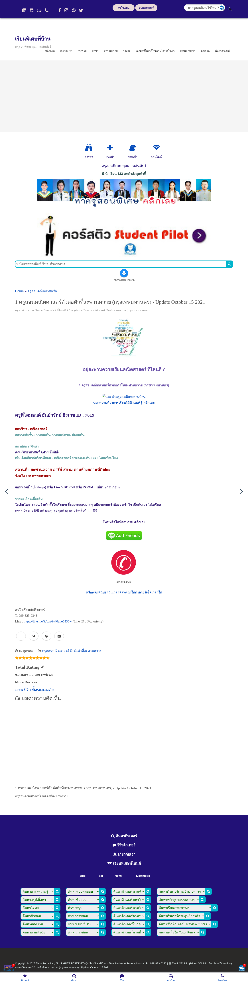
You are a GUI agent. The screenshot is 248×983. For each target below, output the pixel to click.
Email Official (179, 963)
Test (100, 875)
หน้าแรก (50, 50)
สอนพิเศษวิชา (188, 50)
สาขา (95, 50)
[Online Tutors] (156, 148)
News (118, 875)
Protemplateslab (136, 963)
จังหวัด (127, 50)
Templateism (116, 963)
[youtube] (31, 10)
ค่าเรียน (205, 50)
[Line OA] (39, 10)
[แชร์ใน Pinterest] (46, 636)
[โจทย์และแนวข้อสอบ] (241, 968)
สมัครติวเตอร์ (146, 7)
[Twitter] (81, 10)
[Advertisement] (124, 96)
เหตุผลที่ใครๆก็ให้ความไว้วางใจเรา (155, 50)
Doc (83, 875)
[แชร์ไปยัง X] (34, 636)
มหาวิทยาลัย (111, 50)
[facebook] (59, 10)
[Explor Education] (88, 148)
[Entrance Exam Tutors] (132, 148)
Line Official (199, 963)
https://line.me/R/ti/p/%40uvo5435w (48, 621)
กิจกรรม (82, 50)
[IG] (66, 10)
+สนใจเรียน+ (123, 7)
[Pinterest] (74, 10)
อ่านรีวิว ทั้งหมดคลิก (34, 689)
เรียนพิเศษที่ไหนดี (126, 863)
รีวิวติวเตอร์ (125, 845)
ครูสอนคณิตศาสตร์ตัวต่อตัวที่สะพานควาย (57, 291)
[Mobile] (46, 10)
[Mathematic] (110, 148)
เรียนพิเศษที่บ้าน (32, 39)
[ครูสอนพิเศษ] (124, 209)
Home (19, 291)
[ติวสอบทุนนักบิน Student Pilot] (124, 256)
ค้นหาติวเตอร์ (222, 50)
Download (143, 875)
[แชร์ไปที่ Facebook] (21, 636)
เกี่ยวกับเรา (66, 50)
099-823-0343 (158, 963)
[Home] (24, 10)
